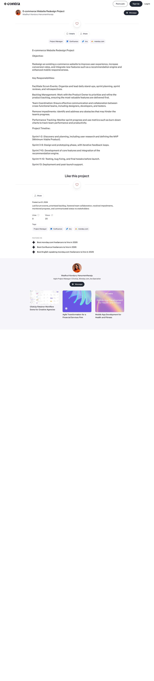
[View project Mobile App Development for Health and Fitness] (109, 301)
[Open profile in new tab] (18, 13)
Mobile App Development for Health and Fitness (108, 315)
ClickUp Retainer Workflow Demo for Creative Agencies (42, 308)
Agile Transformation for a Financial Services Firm (74, 315)
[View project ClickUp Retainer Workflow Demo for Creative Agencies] (44, 297)
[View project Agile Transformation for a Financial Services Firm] (77, 301)
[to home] (12, 3)
